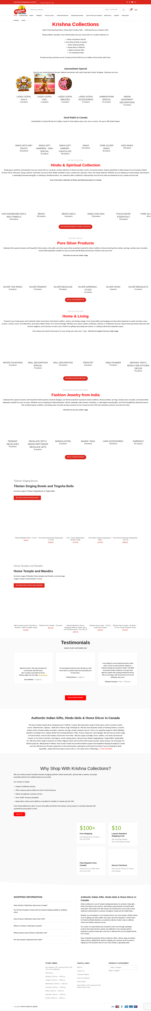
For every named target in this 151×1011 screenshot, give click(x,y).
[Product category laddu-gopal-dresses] (65, 89)
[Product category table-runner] (113, 337)
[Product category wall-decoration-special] (38, 338)
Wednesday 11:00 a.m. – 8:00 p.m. (56, 931)
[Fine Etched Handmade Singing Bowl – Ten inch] (125, 500)
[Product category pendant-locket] (38, 254)
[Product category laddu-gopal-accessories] (86, 89)
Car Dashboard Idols (76, 53)
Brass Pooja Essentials (76, 45)
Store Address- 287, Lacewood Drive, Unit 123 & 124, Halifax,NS (58, 915)
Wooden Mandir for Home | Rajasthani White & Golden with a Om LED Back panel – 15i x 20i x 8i (75, 582)
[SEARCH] (123, 9)
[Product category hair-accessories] (113, 403)
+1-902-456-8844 (105, 696)
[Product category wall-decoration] (63, 337)
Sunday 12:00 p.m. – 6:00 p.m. (55, 945)
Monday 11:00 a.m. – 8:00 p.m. (55, 923)
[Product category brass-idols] (68, 182)
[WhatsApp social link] (135, 2)
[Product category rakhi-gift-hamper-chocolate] (65, 124)
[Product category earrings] (138, 413)
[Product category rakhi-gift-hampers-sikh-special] (44, 122)
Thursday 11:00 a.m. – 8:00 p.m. (55, 934)
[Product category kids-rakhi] (127, 128)
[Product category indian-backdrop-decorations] (127, 85)
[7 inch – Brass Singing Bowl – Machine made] (75, 500)
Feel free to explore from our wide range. (103, 316)
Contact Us (80, 918)
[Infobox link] (91, 780)
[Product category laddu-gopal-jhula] (24, 89)
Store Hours (49, 920)
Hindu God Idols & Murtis (76, 39)
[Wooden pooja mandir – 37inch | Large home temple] (100, 574)
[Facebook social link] (127, 2)
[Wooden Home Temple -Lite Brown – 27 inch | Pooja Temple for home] (125, 575)
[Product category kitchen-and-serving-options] (138, 331)
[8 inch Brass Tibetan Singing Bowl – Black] (100, 490)
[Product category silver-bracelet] (138, 254)
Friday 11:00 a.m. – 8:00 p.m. (54, 938)
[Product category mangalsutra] (63, 403)
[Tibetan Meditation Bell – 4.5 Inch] (26, 489)
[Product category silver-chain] (113, 255)
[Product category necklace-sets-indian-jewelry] (38, 405)
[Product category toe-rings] (13, 264)
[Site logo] (20, 9)
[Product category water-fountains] (13, 327)
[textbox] (114, 918)
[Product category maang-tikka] (88, 403)
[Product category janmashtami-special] (106, 89)
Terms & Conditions (83, 925)
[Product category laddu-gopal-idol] (44, 89)
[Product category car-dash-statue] (14, 183)
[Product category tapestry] (88, 327)
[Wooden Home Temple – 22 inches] (50, 574)
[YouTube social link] (132, 2)
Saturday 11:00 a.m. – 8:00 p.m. (55, 941)
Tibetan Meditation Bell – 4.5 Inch (26, 492)
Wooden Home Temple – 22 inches (50, 577)
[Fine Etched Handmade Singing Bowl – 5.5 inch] (50, 500)
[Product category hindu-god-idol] (96, 182)
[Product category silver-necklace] (63, 254)
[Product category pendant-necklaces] (13, 404)
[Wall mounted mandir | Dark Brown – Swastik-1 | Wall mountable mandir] (26, 575)
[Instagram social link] (129, 2)
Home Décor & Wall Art (76, 47)
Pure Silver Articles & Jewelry (76, 42)
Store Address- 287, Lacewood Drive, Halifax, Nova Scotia (89, 933)
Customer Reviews (83, 921)
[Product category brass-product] (41, 193)
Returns (79, 914)
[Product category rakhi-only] (86, 120)
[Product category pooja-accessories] (123, 183)
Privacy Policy (81, 929)
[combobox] (114, 918)
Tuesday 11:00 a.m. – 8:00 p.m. (55, 927)
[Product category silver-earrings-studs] (88, 255)
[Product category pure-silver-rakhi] (106, 122)
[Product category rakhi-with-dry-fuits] (24, 122)
